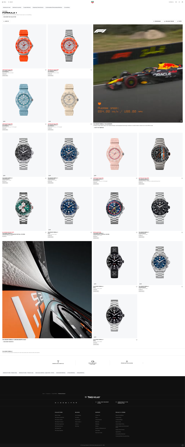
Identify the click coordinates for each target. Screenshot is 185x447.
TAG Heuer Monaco (59, 426)
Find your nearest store (103, 403)
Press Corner (78, 421)
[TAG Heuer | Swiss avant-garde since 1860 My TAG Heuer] (92, 397)
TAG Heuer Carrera (59, 419)
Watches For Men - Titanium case (26, 372)
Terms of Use (118, 421)
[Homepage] (92, 2)
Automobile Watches (60, 372)
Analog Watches (80, 372)
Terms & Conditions (120, 415)
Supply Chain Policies (120, 429)
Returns (96, 426)
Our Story (77, 417)
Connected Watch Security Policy (122, 436)
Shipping (97, 424)
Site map (77, 426)
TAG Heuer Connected (59, 417)
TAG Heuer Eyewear (59, 430)
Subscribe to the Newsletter (123, 403)
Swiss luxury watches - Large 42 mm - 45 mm (45, 372)
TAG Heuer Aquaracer (59, 424)
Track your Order (98, 432)
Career (76, 424)
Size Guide (97, 430)
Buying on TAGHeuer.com (100, 428)
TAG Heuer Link (58, 428)
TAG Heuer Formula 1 (59, 421)
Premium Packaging (127, 363)
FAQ (96, 417)
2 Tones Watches (71, 372)
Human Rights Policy (120, 424)
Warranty (97, 421)
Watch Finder (57, 415)
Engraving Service (58, 363)
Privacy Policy (118, 417)
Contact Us (97, 415)
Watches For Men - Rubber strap (10, 372)
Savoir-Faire (77, 419)
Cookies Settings (119, 419)
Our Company (78, 415)
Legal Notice (118, 431)
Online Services (98, 419)
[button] (179, 2)
